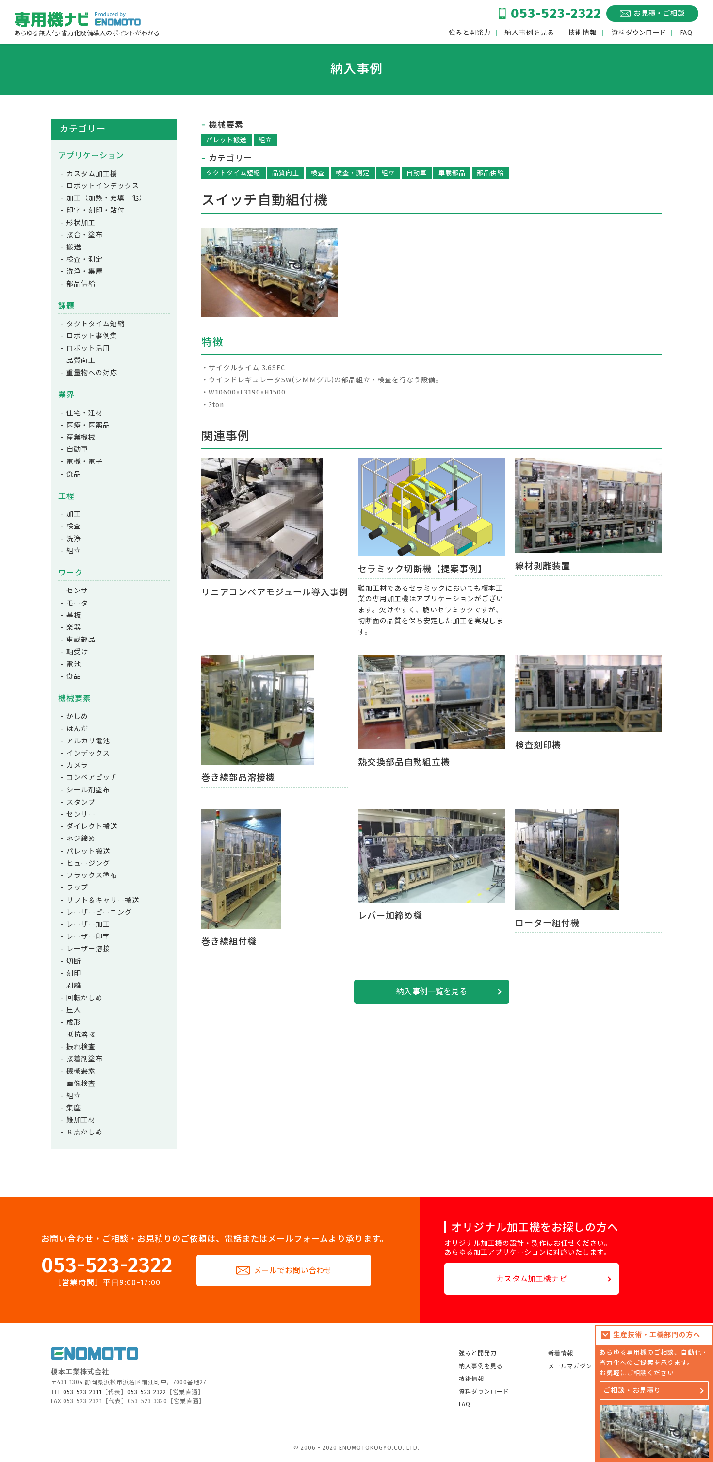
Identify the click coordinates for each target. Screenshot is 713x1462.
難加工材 (81, 1120)
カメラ (77, 765)
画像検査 (81, 1084)
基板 (73, 615)
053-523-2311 (82, 1392)
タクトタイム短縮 (233, 173)
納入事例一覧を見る (431, 991)
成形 (73, 1022)
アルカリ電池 (88, 741)
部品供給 (490, 173)
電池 (73, 664)
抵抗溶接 (81, 1035)
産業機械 (81, 437)
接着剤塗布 (84, 1059)
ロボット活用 (88, 349)
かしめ (77, 716)
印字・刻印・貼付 (95, 210)
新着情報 (560, 1353)
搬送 (73, 247)
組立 (265, 140)
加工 (73, 514)
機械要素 (81, 1071)
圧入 (73, 1010)
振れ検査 (81, 1047)
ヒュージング (88, 863)
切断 (73, 961)
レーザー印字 (88, 937)
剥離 (73, 986)
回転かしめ (84, 998)
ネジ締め (81, 839)
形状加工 (81, 223)
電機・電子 (84, 462)
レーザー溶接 (88, 949)
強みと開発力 (469, 33)
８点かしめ (84, 1132)
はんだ (77, 729)
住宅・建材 (84, 413)
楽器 (73, 628)
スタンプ (81, 802)
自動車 (416, 173)
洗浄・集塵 (84, 271)
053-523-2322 (556, 13)
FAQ (686, 33)
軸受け (77, 652)
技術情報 (582, 33)
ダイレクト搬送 (91, 826)
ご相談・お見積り (632, 1390)
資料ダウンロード (638, 33)
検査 (317, 173)
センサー (81, 814)
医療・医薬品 (88, 425)
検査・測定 (353, 173)
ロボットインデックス (102, 186)
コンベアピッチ (91, 777)
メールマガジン (570, 1366)
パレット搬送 (226, 140)
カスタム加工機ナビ (531, 1278)
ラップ (77, 888)
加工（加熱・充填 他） (106, 198)
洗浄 (73, 539)
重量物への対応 (91, 373)
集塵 (73, 1108)
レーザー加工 (88, 924)
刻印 (73, 973)
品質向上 (285, 173)
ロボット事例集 (91, 336)
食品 (73, 474)
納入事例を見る (529, 33)
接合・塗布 (84, 235)
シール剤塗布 (88, 790)
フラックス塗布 (91, 875)
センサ (77, 591)
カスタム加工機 (91, 174)
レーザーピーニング (99, 912)
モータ (77, 603)
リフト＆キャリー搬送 (102, 900)
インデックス (88, 753)
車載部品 (452, 173)
